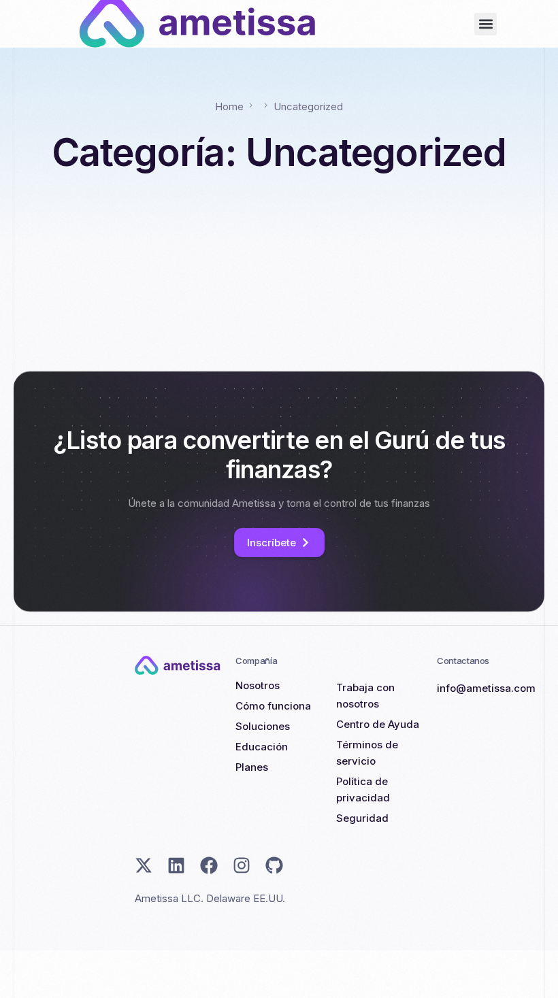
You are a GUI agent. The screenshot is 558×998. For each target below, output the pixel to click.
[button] (485, 24)
